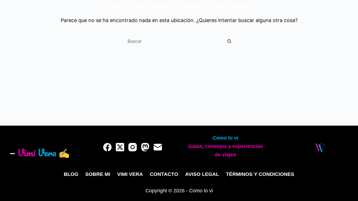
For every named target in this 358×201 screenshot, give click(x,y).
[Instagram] (132, 147)
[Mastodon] (145, 147)
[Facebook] (107, 147)
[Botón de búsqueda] (229, 41)
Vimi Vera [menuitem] (130, 174)
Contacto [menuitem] (164, 174)
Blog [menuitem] (71, 174)
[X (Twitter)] (120, 147)
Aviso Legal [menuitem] (202, 174)
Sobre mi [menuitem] (97, 174)
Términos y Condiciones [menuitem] (260, 174)
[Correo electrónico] (158, 147)
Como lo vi (225, 138)
